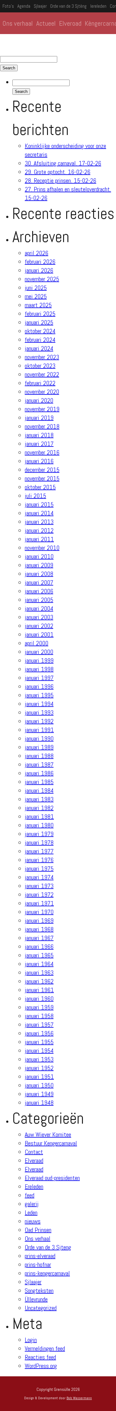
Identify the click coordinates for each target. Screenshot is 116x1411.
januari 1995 (39, 695)
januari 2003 (39, 617)
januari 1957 (39, 1025)
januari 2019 (39, 418)
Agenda (23, 6)
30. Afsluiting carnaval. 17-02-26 (63, 163)
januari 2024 (39, 348)
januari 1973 (39, 886)
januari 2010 (39, 556)
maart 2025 (38, 305)
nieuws (33, 1221)
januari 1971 (39, 903)
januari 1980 (39, 825)
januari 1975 (39, 868)
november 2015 (42, 478)
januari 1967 (39, 938)
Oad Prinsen (38, 1230)
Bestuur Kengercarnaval (51, 1143)
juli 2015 (35, 496)
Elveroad (70, 23)
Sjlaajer (40, 6)
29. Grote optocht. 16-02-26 (57, 172)
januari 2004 (39, 608)
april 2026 (36, 253)
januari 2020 (39, 400)
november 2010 (42, 548)
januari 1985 (39, 782)
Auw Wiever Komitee (48, 1134)
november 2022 (42, 374)
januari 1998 (39, 669)
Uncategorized (41, 1308)
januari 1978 (39, 842)
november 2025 (42, 279)
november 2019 (42, 409)
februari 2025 (40, 314)
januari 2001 (39, 634)
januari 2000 (39, 652)
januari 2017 (39, 444)
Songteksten (39, 1291)
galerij (32, 1204)
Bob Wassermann (79, 1398)
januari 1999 (39, 660)
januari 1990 (39, 738)
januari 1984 (39, 790)
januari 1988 (39, 756)
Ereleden (34, 1186)
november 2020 (42, 392)
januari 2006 (39, 591)
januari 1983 (39, 799)
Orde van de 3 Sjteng (48, 1247)
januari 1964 (39, 964)
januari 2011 (39, 539)
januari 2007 (39, 582)
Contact (34, 1152)
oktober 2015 (40, 487)
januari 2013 (39, 522)
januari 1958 (39, 1016)
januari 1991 (39, 730)
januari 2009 (39, 565)
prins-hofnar (38, 1265)
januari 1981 (39, 816)
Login (31, 1340)
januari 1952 (39, 1068)
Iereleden (98, 6)
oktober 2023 (40, 366)
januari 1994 (39, 704)
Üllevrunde (36, 1299)
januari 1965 (39, 955)
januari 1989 (39, 747)
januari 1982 (39, 808)
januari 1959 (39, 1007)
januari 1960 (39, 999)
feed (29, 1195)
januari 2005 (39, 600)
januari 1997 (39, 678)
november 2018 (42, 426)
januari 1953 (39, 1059)
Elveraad (34, 1160)
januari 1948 (39, 1103)
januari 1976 (39, 860)
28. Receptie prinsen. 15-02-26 (60, 180)
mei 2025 (36, 296)
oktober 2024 (40, 331)
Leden (31, 1212)
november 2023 (42, 357)
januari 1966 (39, 947)
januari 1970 (39, 912)
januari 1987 (39, 764)
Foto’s (8, 6)
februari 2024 (40, 340)
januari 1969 (39, 921)
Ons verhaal (17, 23)
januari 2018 (39, 435)
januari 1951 (39, 1077)
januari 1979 (39, 834)
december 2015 (42, 470)
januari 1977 (39, 851)
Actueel (46, 23)
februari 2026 (40, 262)
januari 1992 (39, 721)
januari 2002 (39, 626)
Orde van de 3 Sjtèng (68, 6)
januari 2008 (39, 574)
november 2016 (42, 452)
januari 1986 (39, 773)
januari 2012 (39, 530)
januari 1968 (39, 929)
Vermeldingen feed (45, 1348)
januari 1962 (39, 981)
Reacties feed (40, 1357)
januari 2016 (39, 461)
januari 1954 (39, 1051)
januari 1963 (39, 973)
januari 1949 (39, 1094)
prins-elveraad (40, 1256)
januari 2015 (39, 504)
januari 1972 (39, 895)
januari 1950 (39, 1085)
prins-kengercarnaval (47, 1273)
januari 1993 (39, 712)
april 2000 (36, 643)
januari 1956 (39, 1033)
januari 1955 (39, 1042)
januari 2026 (39, 270)
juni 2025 (36, 288)
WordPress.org (41, 1366)
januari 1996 (39, 686)
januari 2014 (39, 513)
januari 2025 (39, 322)
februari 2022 (40, 383)
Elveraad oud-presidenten (52, 1178)
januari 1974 (39, 877)
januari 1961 (39, 990)
